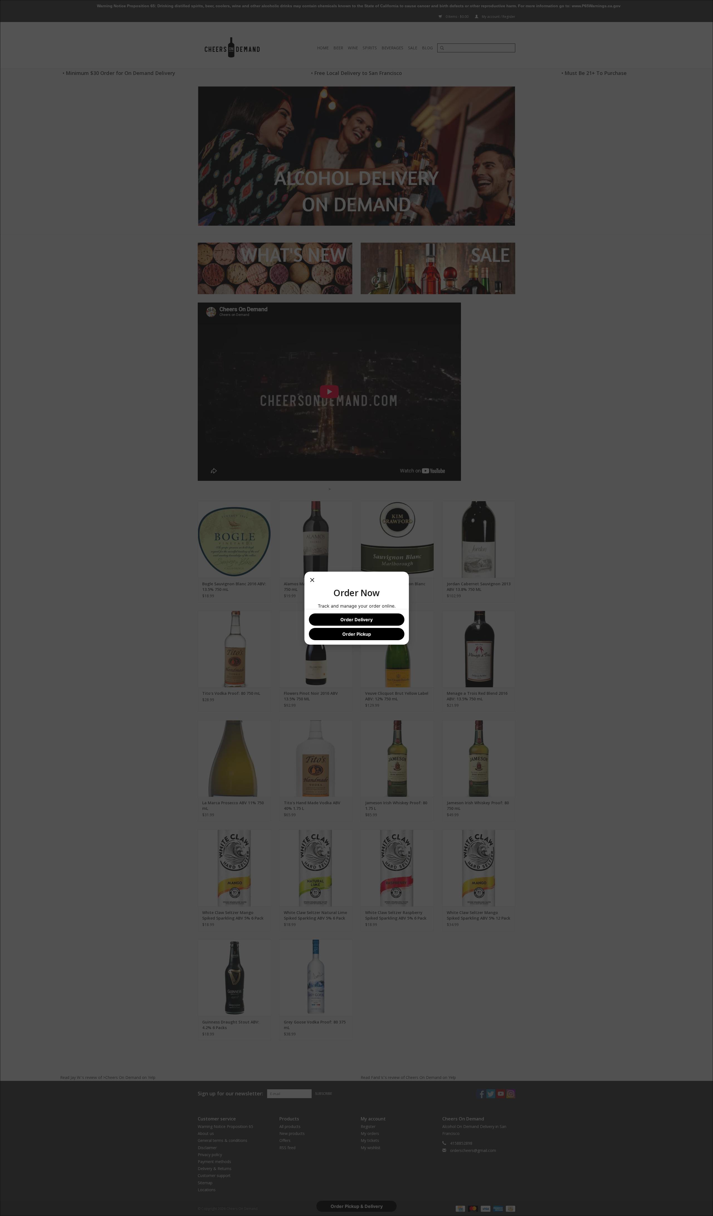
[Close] (312, 581)
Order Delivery (356, 619)
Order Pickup (356, 634)
